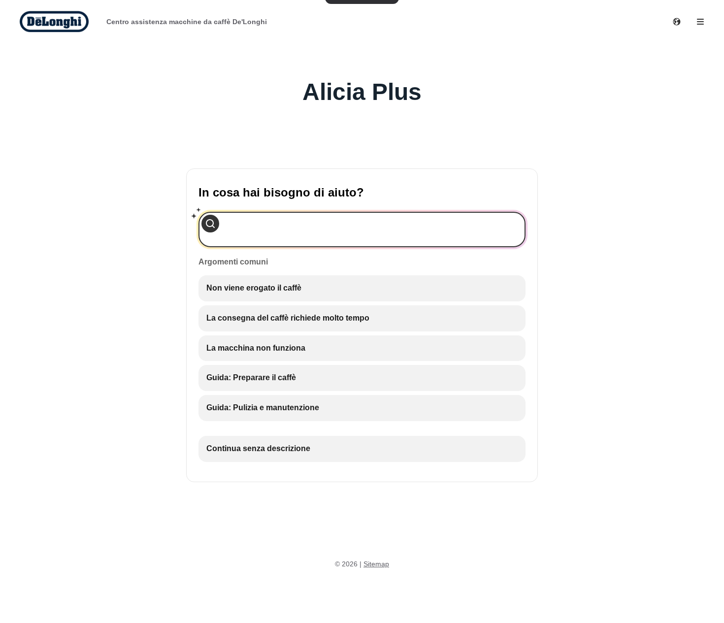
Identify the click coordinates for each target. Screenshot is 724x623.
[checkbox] (362, 288)
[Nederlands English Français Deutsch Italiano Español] (677, 21)
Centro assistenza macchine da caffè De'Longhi (186, 22)
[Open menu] (700, 21)
